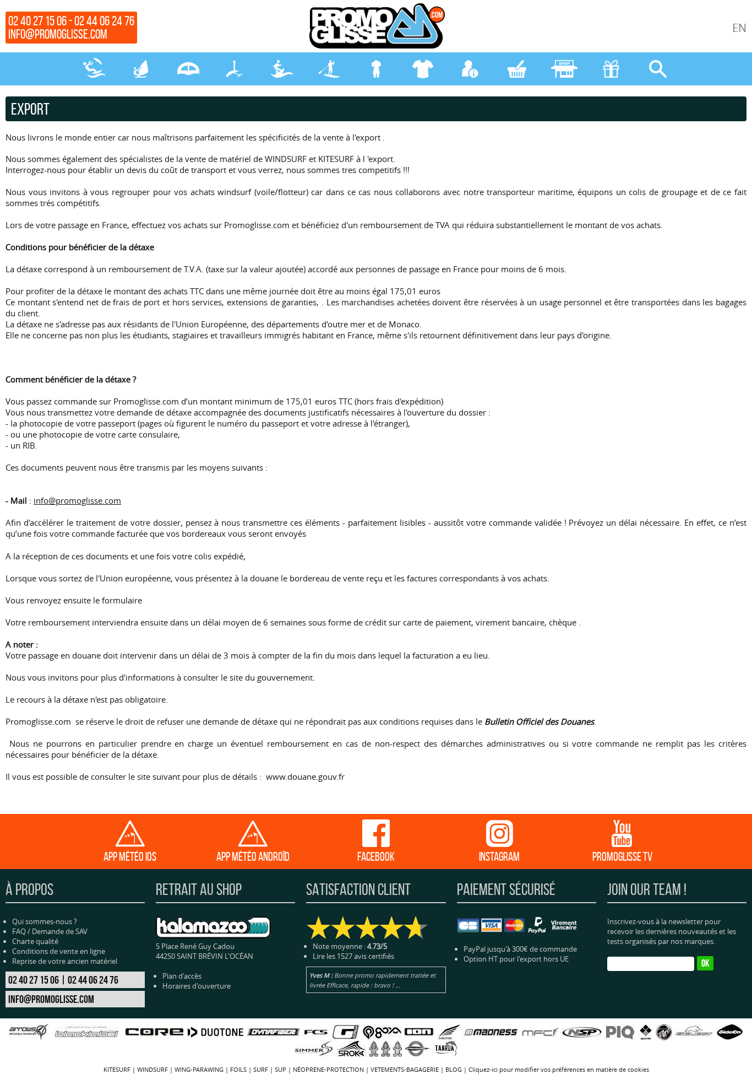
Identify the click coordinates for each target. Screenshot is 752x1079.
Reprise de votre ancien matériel (64, 961)
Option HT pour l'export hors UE (516, 959)
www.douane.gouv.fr (305, 776)
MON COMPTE (470, 69)
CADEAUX (610, 69)
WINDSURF (140, 69)
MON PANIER (516, 69)
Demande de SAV (60, 931)
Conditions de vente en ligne (58, 951)
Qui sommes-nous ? (44, 921)
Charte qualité (35, 941)
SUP (329, 69)
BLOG (453, 1069)
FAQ (19, 931)
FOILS (234, 69)
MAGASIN (564, 69)
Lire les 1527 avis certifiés (353, 956)
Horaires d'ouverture (196, 986)
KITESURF (94, 69)
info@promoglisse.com (57, 34)
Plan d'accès (181, 976)
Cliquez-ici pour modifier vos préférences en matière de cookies (558, 1069)
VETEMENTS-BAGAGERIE (423, 69)
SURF (282, 69)
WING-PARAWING (188, 69)
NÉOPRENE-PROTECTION (375, 69)
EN (739, 27)
